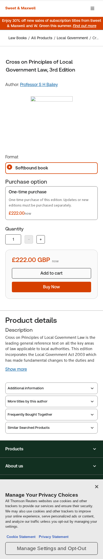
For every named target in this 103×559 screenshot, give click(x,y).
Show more (16, 369)
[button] (51, 449)
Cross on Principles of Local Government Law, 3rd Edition (96, 38)
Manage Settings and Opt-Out (51, 548)
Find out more (84, 26)
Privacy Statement (52, 537)
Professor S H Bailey (39, 84)
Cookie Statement (21, 537)
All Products (41, 38)
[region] (51, 519)
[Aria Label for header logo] (21, 8)
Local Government (72, 38)
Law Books (17, 38)
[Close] (96, 486)
